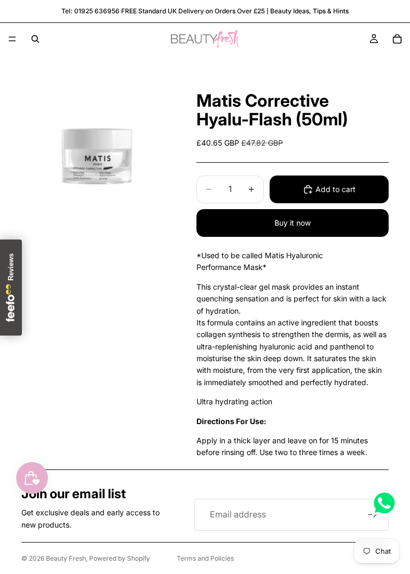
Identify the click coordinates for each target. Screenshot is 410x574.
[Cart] (397, 39)
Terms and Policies (205, 558)
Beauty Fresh (66, 558)
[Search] (35, 39)
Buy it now (292, 222)
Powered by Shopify (119, 558)
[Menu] (12, 39)
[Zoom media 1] (96, 154)
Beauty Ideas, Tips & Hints (309, 11)
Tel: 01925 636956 (90, 11)
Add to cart (336, 189)
